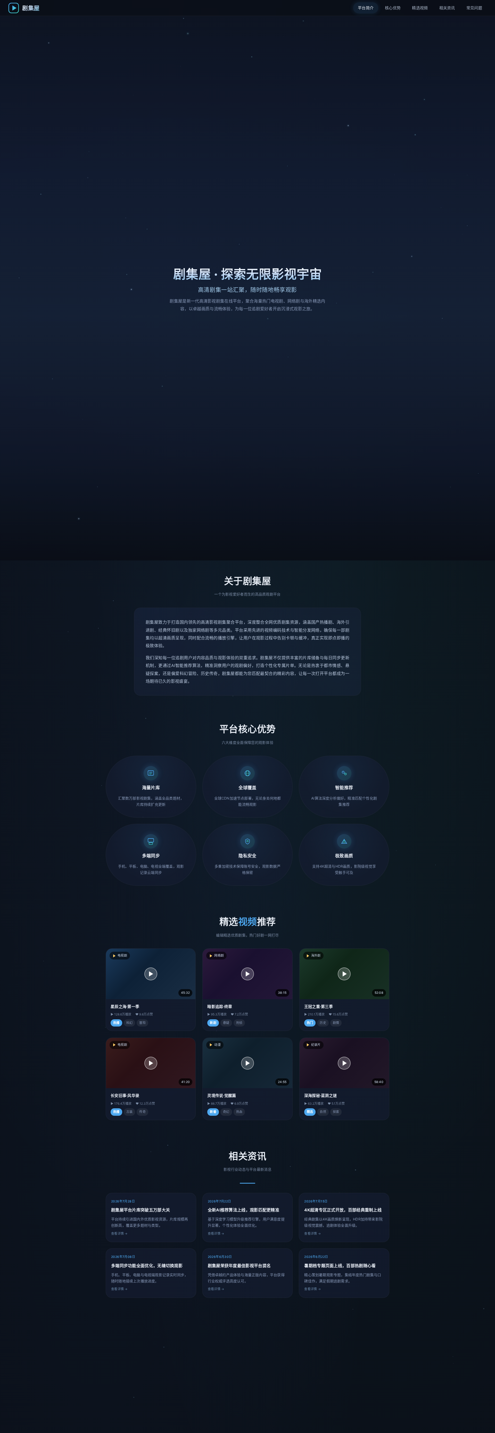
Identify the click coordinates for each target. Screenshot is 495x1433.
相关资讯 (447, 7)
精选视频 (420, 7)
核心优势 (393, 7)
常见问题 (474, 7)
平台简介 (366, 7)
